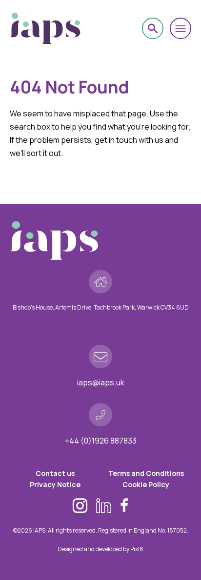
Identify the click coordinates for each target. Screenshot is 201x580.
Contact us (55, 473)
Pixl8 (136, 549)
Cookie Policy (145, 484)
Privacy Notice (55, 484)
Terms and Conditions (146, 473)
